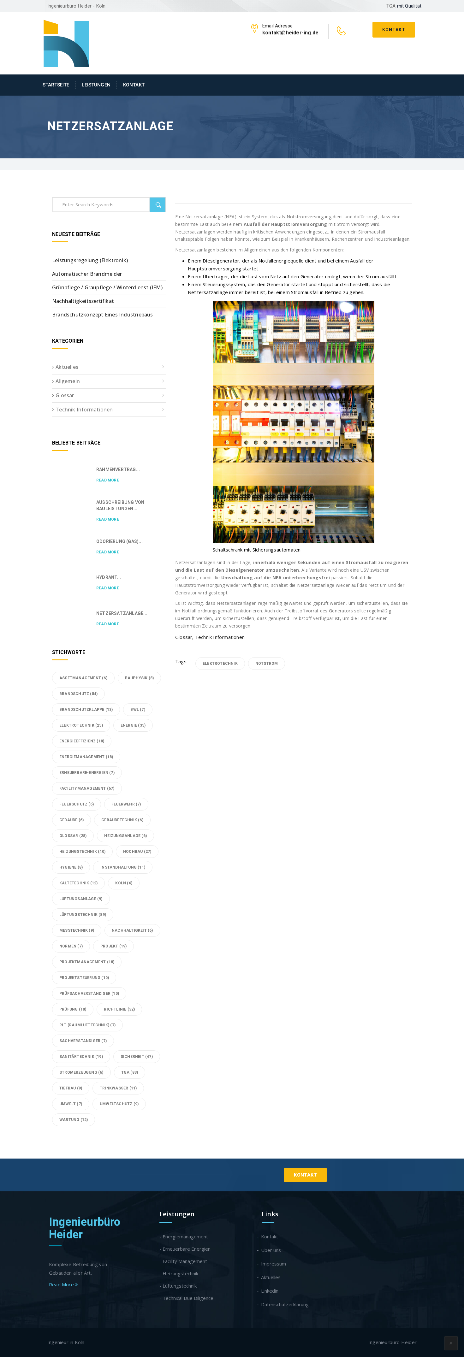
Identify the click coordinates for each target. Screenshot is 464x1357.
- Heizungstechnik (178, 1273)
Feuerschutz (76, 804)
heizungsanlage (125, 836)
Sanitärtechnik (81, 1056)
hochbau (137, 851)
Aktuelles (67, 366)
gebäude (71, 820)
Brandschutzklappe (86, 709)
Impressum (274, 1263)
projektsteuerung (84, 978)
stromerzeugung (81, 1072)
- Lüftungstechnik (178, 1286)
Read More (107, 480)
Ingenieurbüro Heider (85, 1228)
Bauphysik (139, 678)
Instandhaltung (122, 867)
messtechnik (76, 930)
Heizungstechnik (82, 851)
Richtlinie (119, 1009)
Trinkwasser (118, 1088)
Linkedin (270, 1291)
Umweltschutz (119, 1104)
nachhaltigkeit (132, 930)
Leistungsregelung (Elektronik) (90, 260)
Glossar (183, 637)
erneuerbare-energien (87, 772)
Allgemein (68, 381)
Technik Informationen (220, 637)
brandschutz (78, 694)
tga (129, 1072)
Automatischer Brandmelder (87, 273)
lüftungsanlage (81, 899)
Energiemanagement (86, 757)
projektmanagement (86, 962)
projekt (113, 946)
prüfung (72, 1009)
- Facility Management (183, 1261)
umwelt (70, 1104)
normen (71, 946)
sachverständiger (83, 1041)
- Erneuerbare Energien (185, 1249)
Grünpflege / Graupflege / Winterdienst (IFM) (107, 287)
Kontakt (393, 29)
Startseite (56, 85)
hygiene (71, 867)
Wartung (73, 1120)
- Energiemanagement (183, 1236)
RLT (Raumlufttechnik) (87, 1025)
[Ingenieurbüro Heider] (66, 42)
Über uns (271, 1250)
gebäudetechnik (122, 820)
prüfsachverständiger (89, 993)
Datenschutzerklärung (285, 1304)
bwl (137, 709)
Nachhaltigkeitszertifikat (83, 301)
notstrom (266, 663)
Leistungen (96, 85)
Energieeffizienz (81, 741)
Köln (123, 883)
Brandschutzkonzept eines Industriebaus (102, 314)
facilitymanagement (87, 788)
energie (133, 725)
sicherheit (137, 1056)
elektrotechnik (220, 663)
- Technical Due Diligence (186, 1298)
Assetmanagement (83, 678)
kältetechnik (78, 883)
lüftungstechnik (82, 914)
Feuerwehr (126, 804)
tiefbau (70, 1088)
